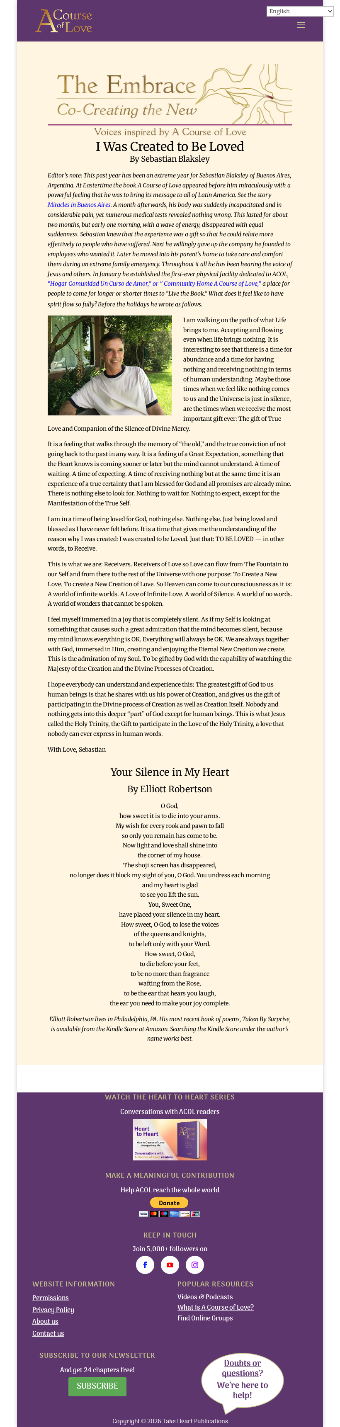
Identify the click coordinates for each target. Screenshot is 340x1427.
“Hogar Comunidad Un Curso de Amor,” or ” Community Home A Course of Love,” (154, 283)
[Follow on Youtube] (170, 1265)
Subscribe (97, 1386)
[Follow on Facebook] (145, 1265)
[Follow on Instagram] (195, 1265)
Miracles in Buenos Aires (79, 205)
